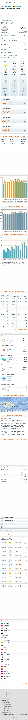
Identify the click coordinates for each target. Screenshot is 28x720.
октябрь (22, 141)
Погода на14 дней (6, 121)
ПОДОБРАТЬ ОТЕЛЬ (9, 524)
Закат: (13, 38)
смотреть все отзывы (21, 439)
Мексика (6, 659)
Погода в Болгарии (6, 698)
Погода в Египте (5, 691)
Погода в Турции (5, 694)
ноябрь (22, 143)
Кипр (5, 647)
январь (4, 139)
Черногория (7, 676)
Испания (6, 642)
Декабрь (9, 380)
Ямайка (19, 6)
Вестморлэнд (4, 469)
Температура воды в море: (8, 35)
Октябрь (9, 359)
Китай (5, 649)
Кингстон (3, 472)
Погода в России (5, 708)
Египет (6, 633)
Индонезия (7, 640)
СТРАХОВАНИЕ (8, 520)
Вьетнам (6, 625)
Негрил (3, 476)
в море (7, 103)
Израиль (5, 635)
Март (8, 371)
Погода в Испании (6, 702)
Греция (6, 628)
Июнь (8, 386)
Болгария (6, 623)
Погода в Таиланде (6, 693)
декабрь (22, 146)
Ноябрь (9, 378)
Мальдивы (7, 654)
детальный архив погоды (21, 329)
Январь (9, 369)
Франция (6, 671)
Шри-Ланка (7, 681)
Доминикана (7, 630)
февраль (4, 141)
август (13, 146)
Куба (5, 652)
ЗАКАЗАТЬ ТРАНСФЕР (10, 527)
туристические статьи (18, 715)
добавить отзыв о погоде (7, 439)
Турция (6, 669)
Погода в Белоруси (6, 712)
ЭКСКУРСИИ (7, 530)
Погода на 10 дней (14, 535)
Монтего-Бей (4, 474)
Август (9, 348)
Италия (6, 645)
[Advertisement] (14, 18)
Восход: (5, 38)
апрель (4, 146)
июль (12, 143)
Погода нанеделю (6, 112)
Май (8, 390)
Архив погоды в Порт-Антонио (14, 291)
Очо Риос (3, 479)
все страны (24, 683)
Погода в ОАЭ (5, 696)
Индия (5, 637)
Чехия (5, 678)
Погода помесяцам (6, 130)
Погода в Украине (6, 710)
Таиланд (6, 664)
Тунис (5, 666)
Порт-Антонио (5, 481)
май (12, 139)
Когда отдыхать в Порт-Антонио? (14, 333)
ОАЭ (5, 661)
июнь (12, 141)
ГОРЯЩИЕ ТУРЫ (8, 517)
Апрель (9, 342)
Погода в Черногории (7, 706)
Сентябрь (10, 340)
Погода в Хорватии (6, 704)
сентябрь (23, 139)
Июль (8, 338)
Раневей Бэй (4, 484)
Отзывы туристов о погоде (14, 415)
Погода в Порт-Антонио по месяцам (14, 136)
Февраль (9, 367)
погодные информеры (19, 714)
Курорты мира (6, 6)
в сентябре (4, 57)
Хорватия (6, 673)
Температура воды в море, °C (14, 206)
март (3, 143)
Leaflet (1, 410)
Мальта (6, 657)
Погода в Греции (5, 700)
